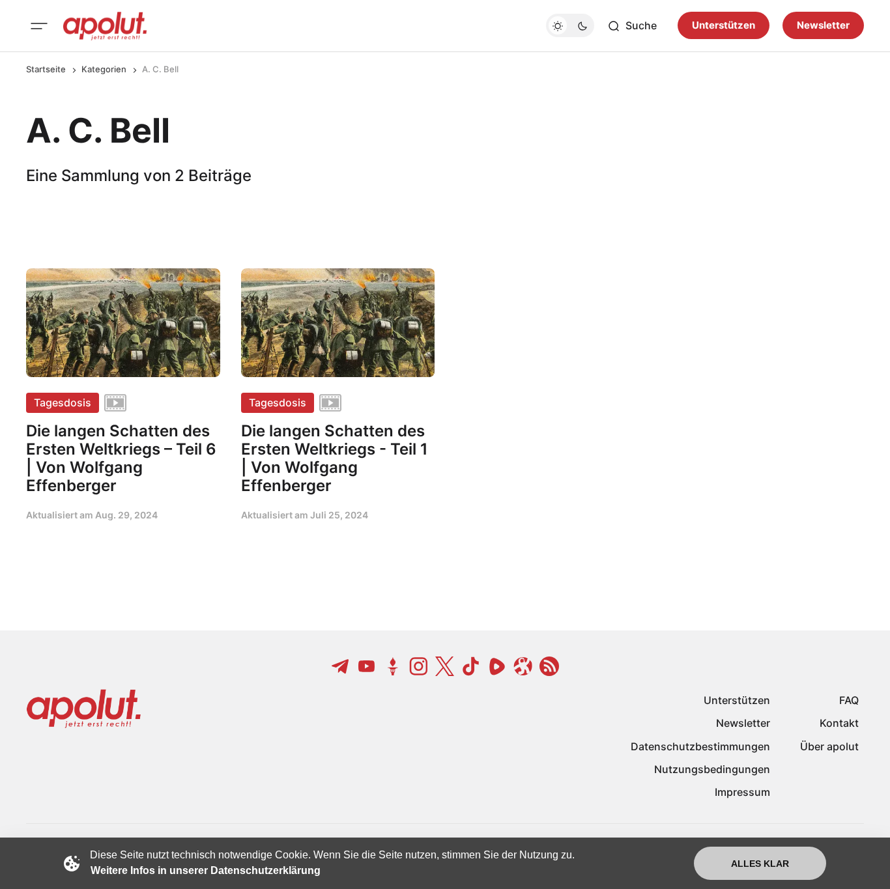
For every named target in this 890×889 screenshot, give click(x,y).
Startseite (46, 69)
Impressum (742, 791)
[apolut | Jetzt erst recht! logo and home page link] (105, 26)
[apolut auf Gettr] (393, 666)
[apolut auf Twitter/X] (445, 666)
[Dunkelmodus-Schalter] (570, 26)
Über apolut (829, 746)
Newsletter (823, 26)
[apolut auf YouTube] (367, 666)
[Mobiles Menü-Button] (39, 26)
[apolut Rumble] (497, 666)
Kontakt (839, 722)
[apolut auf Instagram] (419, 666)
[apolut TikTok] (471, 666)
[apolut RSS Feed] (549, 666)
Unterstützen (723, 26)
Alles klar (760, 863)
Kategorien (103, 69)
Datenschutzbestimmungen (700, 746)
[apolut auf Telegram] (341, 666)
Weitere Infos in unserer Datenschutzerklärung (206, 870)
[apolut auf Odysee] (523, 666)
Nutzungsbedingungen (712, 769)
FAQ (849, 700)
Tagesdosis (62, 402)
